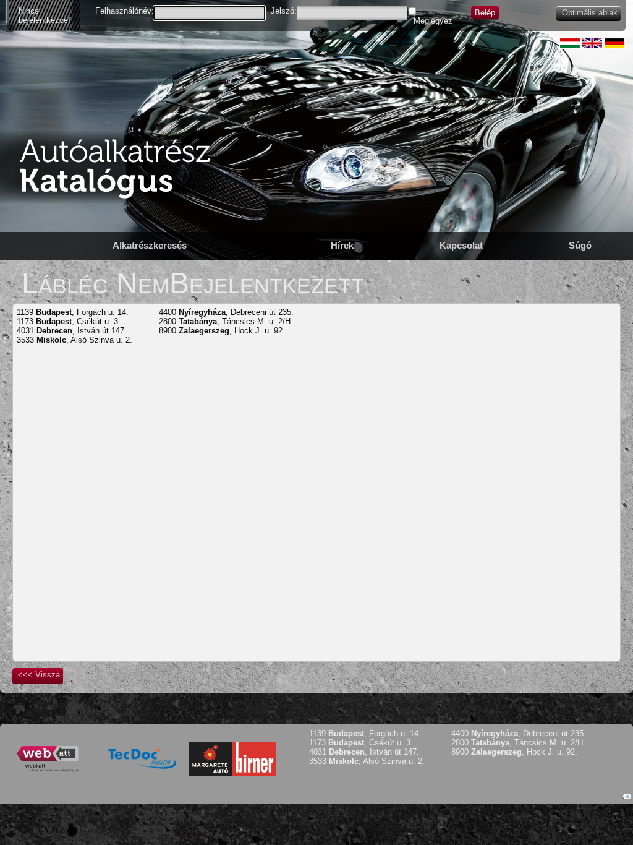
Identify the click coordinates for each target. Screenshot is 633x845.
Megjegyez (433, 20)
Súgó (580, 245)
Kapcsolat (461, 245)
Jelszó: (284, 10)
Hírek (342, 245)
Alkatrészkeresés (150, 245)
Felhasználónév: (124, 10)
